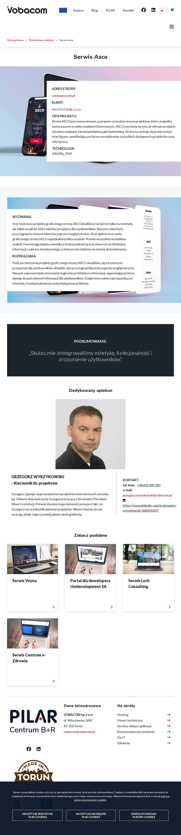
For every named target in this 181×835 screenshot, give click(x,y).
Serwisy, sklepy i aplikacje (134, 726)
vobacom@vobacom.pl (79, 732)
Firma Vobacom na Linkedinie (153, 10)
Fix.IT (121, 737)
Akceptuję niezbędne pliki (91, 815)
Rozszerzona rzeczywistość (136, 732)
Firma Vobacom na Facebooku (143, 10)
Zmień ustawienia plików (144, 815)
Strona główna (15, 40)
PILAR (110, 10)
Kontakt (128, 10)
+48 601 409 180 (148, 485)
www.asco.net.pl (63, 96)
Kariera (78, 10)
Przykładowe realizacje (41, 40)
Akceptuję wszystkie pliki (37, 815)
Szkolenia (123, 743)
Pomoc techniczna (129, 720)
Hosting (122, 715)
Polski (164, 10)
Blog (94, 10)
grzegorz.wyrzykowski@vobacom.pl (147, 495)
